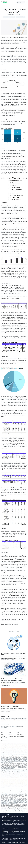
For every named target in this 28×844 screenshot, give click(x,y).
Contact (10, 734)
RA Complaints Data (20, 736)
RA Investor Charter (12, 736)
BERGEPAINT (12, 16)
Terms (18, 732)
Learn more (12, 719)
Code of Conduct (20, 734)
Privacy (2, 734)
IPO (14, 7)
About (2, 732)
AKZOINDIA (6, 16)
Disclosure (3, 736)
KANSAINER (22, 16)
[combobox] (20, 2)
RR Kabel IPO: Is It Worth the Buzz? (10, 706)
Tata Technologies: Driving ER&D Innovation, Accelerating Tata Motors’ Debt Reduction (12, 679)
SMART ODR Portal (4, 737)
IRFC (17, 624)
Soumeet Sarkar (10, 14)
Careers (10, 732)
